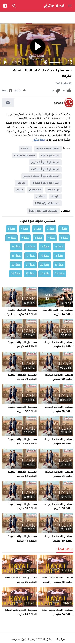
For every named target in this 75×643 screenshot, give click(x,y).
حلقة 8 (38, 237)
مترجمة (55, 196)
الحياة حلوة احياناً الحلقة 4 (45, 169)
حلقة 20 (44, 264)
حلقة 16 (44, 255)
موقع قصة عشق (55, 639)
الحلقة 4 (25, 149)
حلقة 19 (59, 264)
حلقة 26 (15, 273)
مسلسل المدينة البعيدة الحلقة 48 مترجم (22, 538)
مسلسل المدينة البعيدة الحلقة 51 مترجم (58, 506)
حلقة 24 (44, 273)
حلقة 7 (51, 237)
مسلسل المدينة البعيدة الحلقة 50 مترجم (22, 506)
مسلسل (40, 196)
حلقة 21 (30, 264)
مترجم (19, 190)
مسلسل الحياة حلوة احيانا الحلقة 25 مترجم (21, 579)
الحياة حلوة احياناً (50, 155)
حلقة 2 (51, 228)
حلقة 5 (11, 228)
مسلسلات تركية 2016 (47, 203)
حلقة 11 (59, 246)
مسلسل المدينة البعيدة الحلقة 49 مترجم (58, 538)
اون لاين (21, 183)
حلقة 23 (59, 273)
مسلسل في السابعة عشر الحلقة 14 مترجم (57, 312)
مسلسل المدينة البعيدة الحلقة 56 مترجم (58, 441)
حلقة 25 (30, 273)
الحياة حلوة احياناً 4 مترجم (45, 162)
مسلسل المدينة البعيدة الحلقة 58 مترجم (58, 409)
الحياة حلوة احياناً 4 (24, 155)
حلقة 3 (38, 228)
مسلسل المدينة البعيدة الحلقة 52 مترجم (22, 473)
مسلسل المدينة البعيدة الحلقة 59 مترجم (22, 376)
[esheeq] (68, 106)
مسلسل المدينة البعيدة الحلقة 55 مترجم (22, 441)
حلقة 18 (16, 255)
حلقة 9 (25, 237)
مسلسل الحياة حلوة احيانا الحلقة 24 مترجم (57, 612)
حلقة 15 (58, 255)
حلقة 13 (30, 246)
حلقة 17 (30, 255)
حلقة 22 (16, 264)
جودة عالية (53, 190)
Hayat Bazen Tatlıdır (47, 149)
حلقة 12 (44, 246)
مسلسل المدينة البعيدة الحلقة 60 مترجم (58, 376)
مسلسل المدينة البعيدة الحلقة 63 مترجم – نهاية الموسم (22, 314)
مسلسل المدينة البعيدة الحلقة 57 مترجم (22, 409)
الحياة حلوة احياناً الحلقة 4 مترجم (41, 176)
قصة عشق (54, 6)
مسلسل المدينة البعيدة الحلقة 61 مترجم (22, 344)
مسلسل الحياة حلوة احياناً (43, 211)
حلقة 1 (63, 228)
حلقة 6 (64, 237)
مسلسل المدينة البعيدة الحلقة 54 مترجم (58, 473)
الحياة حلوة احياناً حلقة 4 (45, 183)
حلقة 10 (11, 237)
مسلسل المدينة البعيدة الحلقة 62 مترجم (58, 344)
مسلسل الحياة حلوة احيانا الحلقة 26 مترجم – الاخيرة (57, 579)
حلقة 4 (24, 228)
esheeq (58, 103)
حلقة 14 (16, 246)
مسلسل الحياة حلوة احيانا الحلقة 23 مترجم (21, 612)
